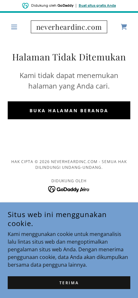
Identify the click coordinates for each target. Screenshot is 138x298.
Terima (69, 283)
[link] (69, 26)
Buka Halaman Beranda (69, 110)
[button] (17, 26)
